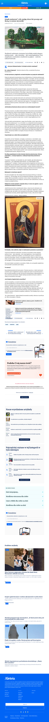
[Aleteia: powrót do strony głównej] (24, 3)
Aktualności (7, 692)
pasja (17, 324)
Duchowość (7, 696)
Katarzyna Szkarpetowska (19, 23)
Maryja (7, 549)
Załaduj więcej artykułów (24, 439)
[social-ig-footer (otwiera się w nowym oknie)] (27, 712)
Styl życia (6, 694)
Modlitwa (38, 8)
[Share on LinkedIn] (37, 62)
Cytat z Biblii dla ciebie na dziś (17, 501)
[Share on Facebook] (35, 62)
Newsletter (20, 692)
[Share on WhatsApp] (43, 62)
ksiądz (6, 324)
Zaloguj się (31, 392)
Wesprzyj (24, 8)
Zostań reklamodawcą (33, 715)
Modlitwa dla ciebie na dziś (16, 505)
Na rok (33, 692)
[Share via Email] (41, 62)
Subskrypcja (20, 696)
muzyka (7, 647)
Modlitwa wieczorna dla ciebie (17, 496)
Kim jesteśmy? (17, 715)
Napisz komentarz (24, 397)
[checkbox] (6, 350)
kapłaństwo (8, 582)
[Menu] (8, 3)
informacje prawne (24, 715)
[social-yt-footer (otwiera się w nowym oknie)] (21, 712)
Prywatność (22, 718)
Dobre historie (7, 14)
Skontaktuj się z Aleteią (14, 718)
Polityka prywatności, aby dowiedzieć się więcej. (34, 521)
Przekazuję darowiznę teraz (13, 373)
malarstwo (12, 324)
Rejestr (10, 8)
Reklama (19, 699)
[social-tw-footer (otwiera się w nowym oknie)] (25, 712)
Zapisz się (9, 354)
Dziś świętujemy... (12, 492)
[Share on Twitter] (39, 62)
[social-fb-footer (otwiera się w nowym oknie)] (23, 712)
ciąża (7, 603)
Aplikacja (19, 694)
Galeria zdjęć (39, 198)
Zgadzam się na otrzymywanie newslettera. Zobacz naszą (20, 351)
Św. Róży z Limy (29, 5)
